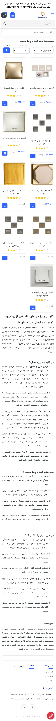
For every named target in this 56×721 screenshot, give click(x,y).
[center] (4, 23)
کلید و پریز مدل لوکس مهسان (42, 192)
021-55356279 (17, 694)
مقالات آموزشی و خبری (23, 666)
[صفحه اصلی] (51, 32)
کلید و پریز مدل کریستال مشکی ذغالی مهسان (14, 244)
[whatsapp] (24, 707)
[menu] (52, 15)
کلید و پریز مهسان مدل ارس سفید (14, 139)
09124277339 (39, 694)
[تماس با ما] (51, 716)
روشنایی (50, 680)
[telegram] (32, 707)
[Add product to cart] (33, 103)
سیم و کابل (48, 676)
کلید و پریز (48, 672)
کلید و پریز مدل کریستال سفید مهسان (42, 294)
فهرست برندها (39, 32)
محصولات (48, 666)
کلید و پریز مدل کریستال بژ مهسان (42, 244)
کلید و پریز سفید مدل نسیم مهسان (42, 90)
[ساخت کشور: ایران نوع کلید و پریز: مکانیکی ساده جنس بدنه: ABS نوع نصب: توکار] (42, 71)
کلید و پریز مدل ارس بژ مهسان (14, 90)
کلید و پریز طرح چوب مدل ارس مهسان (14, 192)
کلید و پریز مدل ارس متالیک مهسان (42, 142)
